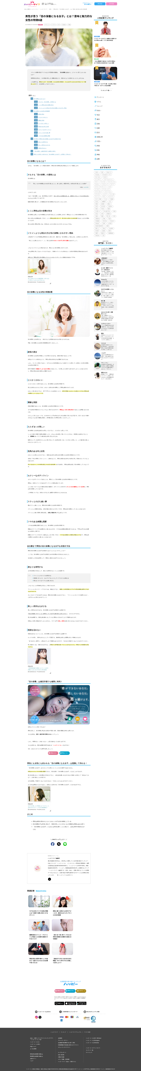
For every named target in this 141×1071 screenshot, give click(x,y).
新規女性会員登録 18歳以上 (36, 1054)
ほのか (105, 177)
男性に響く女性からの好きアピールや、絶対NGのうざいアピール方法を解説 (62, 913)
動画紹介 (104, 201)
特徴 (69, 24)
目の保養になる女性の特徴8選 (40, 111)
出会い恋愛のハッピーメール (31, 9)
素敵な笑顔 (39, 120)
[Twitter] (59, 844)
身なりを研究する (41, 142)
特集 (98, 150)
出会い (97, 36)
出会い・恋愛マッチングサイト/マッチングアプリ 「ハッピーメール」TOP (41, 1039)
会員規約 (60, 1038)
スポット (97, 184)
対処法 (102, 208)
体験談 (112, 199)
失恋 (98, 115)
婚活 (98, 119)
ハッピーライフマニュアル (75, 1032)
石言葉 (110, 223)
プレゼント (98, 194)
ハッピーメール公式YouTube (92, 1042)
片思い (99, 141)
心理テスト (98, 211)
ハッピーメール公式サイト (66, 875)
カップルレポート (62, 1052)
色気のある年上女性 (42, 126)
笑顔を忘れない (41, 148)
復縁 (109, 208)
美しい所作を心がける (42, 145)
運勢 (97, 233)
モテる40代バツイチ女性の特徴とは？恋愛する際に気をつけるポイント (38, 913)
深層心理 (100, 137)
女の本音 (103, 206)
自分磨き (111, 228)
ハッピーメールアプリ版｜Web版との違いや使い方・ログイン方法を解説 (105, 84)
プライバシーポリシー (63, 1040)
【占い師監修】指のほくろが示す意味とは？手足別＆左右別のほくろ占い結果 (104, 62)
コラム (99, 101)
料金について (33, 1046)
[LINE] (65, 844)
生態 (110, 218)
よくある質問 (33, 1048)
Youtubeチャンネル (107, 174)
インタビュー (98, 179)
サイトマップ (89, 1052)
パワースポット (99, 191)
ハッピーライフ (43, 9)
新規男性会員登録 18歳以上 (36, 1056)
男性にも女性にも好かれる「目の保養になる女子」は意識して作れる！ (51, 154)
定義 (98, 123)
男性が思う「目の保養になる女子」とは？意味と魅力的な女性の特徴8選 (70, 9)
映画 (102, 216)
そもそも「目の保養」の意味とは (45, 102)
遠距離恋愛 (111, 233)
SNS (102, 172)
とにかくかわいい (41, 117)
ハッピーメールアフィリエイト (93, 1048)
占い (110, 201)
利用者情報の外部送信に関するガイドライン (68, 1045)
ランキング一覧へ (105, 90)
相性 (104, 223)
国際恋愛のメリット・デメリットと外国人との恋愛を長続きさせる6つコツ (38, 937)
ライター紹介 (87, 1032)
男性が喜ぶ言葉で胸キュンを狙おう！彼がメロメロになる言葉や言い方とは (38, 960)
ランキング (111, 196)
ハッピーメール (106, 189)
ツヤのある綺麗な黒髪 (42, 136)
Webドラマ (109, 172)
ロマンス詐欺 (98, 199)
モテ (59, 24)
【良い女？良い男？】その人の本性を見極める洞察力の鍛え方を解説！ (62, 937)
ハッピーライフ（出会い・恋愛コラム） (67, 1061)
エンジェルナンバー (109, 179)
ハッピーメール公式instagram (93, 1040)
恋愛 (98, 128)
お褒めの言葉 (61, 1057)
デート (112, 184)
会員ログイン (33, 1058)
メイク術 (112, 194)
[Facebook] (52, 844)
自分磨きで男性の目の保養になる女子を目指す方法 (46, 139)
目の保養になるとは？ (38, 99)
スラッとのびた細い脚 (42, 132)
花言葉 (97, 230)
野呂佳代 (97, 235)
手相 (102, 213)
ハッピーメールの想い (35, 1044)
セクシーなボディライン (43, 129)
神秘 (98, 154)
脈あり (104, 228)
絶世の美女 (39, 114)
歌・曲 (108, 216)
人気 (106, 199)
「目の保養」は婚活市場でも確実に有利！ (43, 151)
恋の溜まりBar (107, 211)
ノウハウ (53, 24)
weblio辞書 (86, 187)
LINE (97, 172)
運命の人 (103, 233)
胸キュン (97, 228)
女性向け (64, 24)
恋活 (50, 9)
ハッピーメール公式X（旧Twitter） (94, 1038)
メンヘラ (97, 196)
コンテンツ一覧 (89, 1050)
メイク (105, 194)
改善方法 (109, 213)
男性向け (97, 223)
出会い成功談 (61, 1054)
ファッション (108, 191)
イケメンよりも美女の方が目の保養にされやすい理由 (51, 108)
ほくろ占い (98, 177)
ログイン (81, 990)
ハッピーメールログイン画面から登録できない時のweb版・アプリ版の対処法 (105, 39)
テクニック (47, 24)
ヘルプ (31, 1060)
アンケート (100, 97)
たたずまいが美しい (42, 123)
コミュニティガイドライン (64, 1047)
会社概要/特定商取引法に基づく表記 (66, 1042)
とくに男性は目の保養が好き (44, 105)
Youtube (97, 174)
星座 (97, 216)
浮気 (114, 216)
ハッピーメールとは (34, 1042)
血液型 (103, 230)
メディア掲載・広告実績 (63, 1059)
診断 (96, 59)
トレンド (100, 106)
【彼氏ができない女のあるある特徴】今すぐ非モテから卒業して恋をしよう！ (62, 960)
